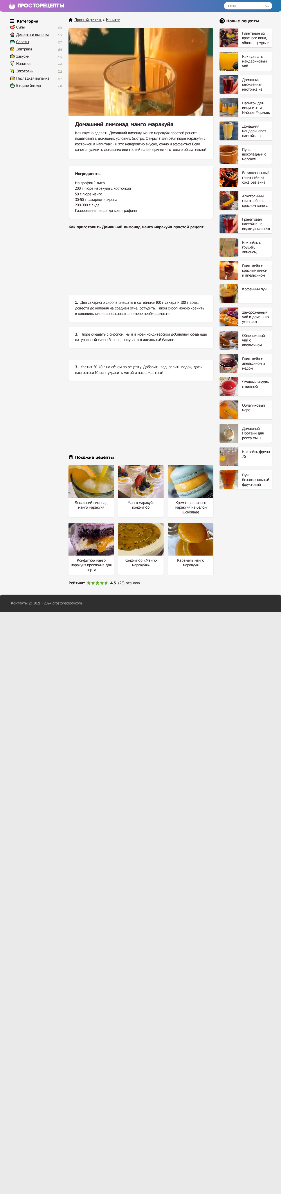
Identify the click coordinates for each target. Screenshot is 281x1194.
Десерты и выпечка (32, 35)
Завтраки (24, 49)
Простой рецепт (88, 20)
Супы (20, 27)
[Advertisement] (140, 266)
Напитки (23, 64)
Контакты (19, 603)
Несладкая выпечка (32, 78)
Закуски (22, 56)
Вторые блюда (28, 86)
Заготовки (24, 71)
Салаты (22, 42)
